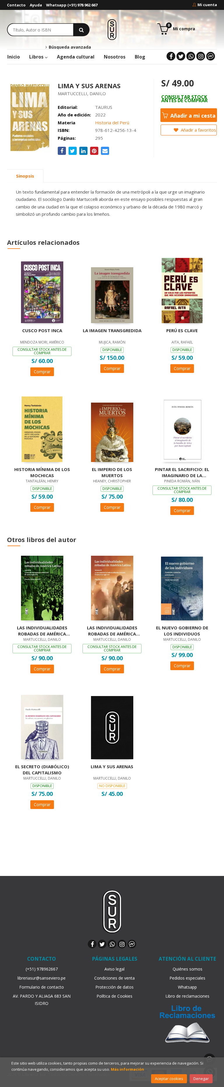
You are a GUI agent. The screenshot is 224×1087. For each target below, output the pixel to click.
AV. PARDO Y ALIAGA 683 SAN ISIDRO (42, 999)
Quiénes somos (187, 969)
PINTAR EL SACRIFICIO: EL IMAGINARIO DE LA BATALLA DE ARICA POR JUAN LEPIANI (182, 472)
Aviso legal (114, 969)
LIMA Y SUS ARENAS (112, 766)
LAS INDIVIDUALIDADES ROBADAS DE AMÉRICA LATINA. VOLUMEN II (42, 630)
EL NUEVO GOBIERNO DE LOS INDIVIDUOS (182, 630)
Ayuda (36, 5)
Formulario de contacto (41, 987)
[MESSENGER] (210, 56)
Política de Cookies (114, 996)
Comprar (42, 371)
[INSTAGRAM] (200, 56)
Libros (37, 57)
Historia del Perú (112, 122)
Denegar (201, 1078)
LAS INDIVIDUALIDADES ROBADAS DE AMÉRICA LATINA (112, 630)
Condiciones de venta (114, 978)
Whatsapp (187, 987)
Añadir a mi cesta (192, 115)
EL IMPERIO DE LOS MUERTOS (112, 472)
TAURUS (103, 107)
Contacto (16, 5)
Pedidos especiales (187, 978)
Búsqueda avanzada (69, 47)
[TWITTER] (180, 56)
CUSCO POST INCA (42, 330)
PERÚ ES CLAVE (182, 330)
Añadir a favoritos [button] (198, 130)
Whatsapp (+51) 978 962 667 (71, 5)
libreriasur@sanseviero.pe (42, 978)
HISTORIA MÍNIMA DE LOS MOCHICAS (42, 472)
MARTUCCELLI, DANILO (82, 93)
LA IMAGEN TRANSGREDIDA (112, 330)
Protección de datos (114, 987)
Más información (127, 1069)
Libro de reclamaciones (187, 996)
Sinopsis (25, 176)
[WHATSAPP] (190, 56)
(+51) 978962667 (42, 969)
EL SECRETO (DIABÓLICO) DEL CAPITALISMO (42, 769)
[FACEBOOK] (171, 56)
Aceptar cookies (169, 1078)
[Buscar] (81, 29)
